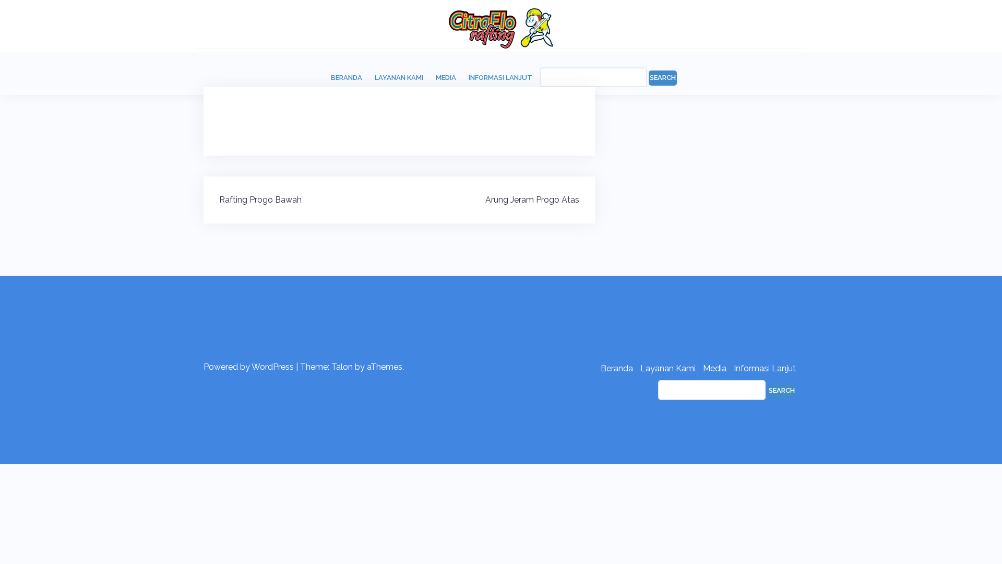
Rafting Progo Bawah (260, 200)
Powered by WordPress (249, 367)
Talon (342, 367)
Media (446, 77)
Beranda (346, 77)
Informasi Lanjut (500, 77)
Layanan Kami (399, 77)
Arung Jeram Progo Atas (532, 200)
